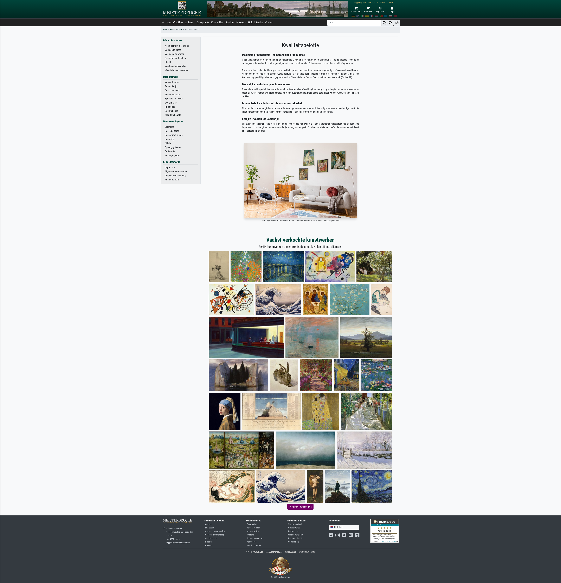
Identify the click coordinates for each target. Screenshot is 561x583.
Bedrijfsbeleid (171, 111)
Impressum (170, 167)
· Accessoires (251, 542)
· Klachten (208, 542)
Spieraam (169, 126)
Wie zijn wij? (171, 102)
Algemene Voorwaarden (176, 171)
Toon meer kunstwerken (300, 506)
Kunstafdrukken (175, 22)
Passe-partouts (172, 131)
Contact (269, 22)
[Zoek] (384, 23)
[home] (163, 22)
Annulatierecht (172, 179)
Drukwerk (241, 22)
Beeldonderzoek (172, 94)
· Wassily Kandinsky (295, 535)
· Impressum (209, 528)
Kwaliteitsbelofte (173, 115)
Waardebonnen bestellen (176, 70)
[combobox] (344, 527)
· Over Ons (208, 545)
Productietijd (171, 86)
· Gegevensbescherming (214, 535)
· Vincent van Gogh (294, 524)
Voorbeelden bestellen (175, 66)
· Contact (208, 524)
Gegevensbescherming (175, 175)
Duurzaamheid (172, 90)
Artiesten (189, 22)
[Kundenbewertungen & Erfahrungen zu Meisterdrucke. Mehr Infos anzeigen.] (384, 530)
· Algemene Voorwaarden (214, 531)
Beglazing (169, 139)
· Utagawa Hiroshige (295, 538)
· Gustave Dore (293, 542)
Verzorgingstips (172, 155)
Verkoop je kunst (173, 50)
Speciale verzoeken (174, 98)
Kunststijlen (217, 22)
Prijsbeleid (170, 106)
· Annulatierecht (210, 538)
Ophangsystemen (173, 147)
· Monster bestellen (253, 545)
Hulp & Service (255, 22)
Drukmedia (170, 151)
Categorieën (203, 22)
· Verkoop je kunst (253, 528)
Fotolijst (230, 22)
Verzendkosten (172, 82)
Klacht (168, 62)
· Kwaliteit (250, 535)
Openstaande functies (175, 58)
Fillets (168, 143)
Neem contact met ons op (177, 45)
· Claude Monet (293, 528)
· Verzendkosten (252, 531)
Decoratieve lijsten (174, 135)
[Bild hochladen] (397, 23)
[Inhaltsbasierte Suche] (390, 23)
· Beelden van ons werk (255, 538)
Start (165, 29)
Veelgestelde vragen (174, 54)
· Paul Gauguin (293, 531)
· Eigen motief (251, 524)
